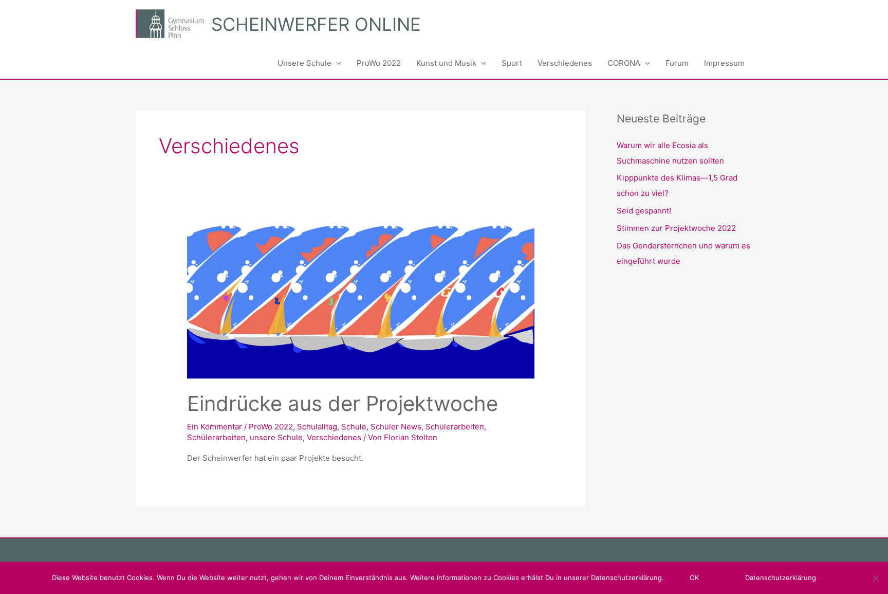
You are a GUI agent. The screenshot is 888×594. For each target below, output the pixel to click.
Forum (677, 63)
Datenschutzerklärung (780, 577)
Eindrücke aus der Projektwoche (342, 403)
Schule (353, 426)
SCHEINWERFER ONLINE (316, 24)
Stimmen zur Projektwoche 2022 (676, 228)
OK (694, 577)
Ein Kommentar (214, 426)
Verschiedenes (565, 63)
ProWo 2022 (379, 63)
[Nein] (875, 578)
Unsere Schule (304, 63)
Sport (512, 63)
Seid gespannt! (644, 210)
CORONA (623, 63)
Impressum (724, 63)
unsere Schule (276, 437)
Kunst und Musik (446, 63)
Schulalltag (317, 426)
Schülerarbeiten (454, 426)
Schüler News (396, 426)
